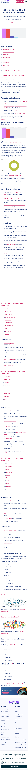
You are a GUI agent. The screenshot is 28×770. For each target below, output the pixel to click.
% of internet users (11, 421)
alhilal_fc (8, 483)
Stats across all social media (9, 67)
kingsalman (8, 486)
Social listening (4, 709)
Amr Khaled (8, 331)
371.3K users (7, 426)
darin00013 (7, 401)
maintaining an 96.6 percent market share (15, 683)
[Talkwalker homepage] (14, 702)
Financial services (5, 737)
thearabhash (9, 491)
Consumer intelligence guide (19, 750)
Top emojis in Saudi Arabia (10, 617)
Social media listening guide (20, 742)
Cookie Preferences (14, 766)
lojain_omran (7, 387)
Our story (17, 725)
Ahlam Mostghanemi (10, 317)
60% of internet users (9, 359)
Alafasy (7, 334)
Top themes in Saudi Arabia (11, 595)
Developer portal (18, 719)
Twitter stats (5, 59)
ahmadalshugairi (8, 379)
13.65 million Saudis (9, 500)
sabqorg (8, 475)
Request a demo (20, 1)
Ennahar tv (7, 308)
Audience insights (5, 716)
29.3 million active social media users (13, 198)
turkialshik (6, 396)
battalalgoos (9, 489)
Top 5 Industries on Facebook (11, 253)
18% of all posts (11, 244)
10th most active (8, 543)
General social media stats (8, 52)
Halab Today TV (9, 325)
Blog (15, 709)
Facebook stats (6, 54)
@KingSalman (9, 438)
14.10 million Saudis (9, 410)
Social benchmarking (5, 711)
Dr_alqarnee (9, 466)
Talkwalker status (18, 716)
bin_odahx (6, 390)
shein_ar (6, 399)
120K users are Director (10, 545)
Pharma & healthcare (5, 739)
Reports (16, 711)
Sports (2, 732)
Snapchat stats (6, 62)
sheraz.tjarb (7, 393)
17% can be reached (21, 533)
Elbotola (7, 328)
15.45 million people (9, 343)
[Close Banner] (26, 752)
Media (2, 734)
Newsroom (17, 730)
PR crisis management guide (21, 747)
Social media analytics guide (20, 744)
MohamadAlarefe (10, 463)
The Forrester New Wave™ (20, 739)
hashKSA (8, 480)
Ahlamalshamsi (7, 376)
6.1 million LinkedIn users (10, 530)
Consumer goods (5, 729)
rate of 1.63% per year (19, 113)
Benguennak (8, 320)
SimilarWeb (12, 644)
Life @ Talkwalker (18, 728)
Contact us (17, 733)
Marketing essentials (19, 714)
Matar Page (8, 311)
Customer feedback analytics (5, 720)
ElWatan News (8, 314)
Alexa (11, 663)
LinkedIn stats (6, 65)
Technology (3, 742)
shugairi (8, 469)
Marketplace (4, 723)
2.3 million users (8, 518)
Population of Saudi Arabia (8, 49)
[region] (14, 760)
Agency (3, 744)
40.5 (5, 421)
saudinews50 (7, 385)
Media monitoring (5, 714)
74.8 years (14, 110)
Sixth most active (8, 513)
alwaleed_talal (9, 477)
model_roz (6, 382)
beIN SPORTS (8, 322)
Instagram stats (6, 57)
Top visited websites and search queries (11, 70)
